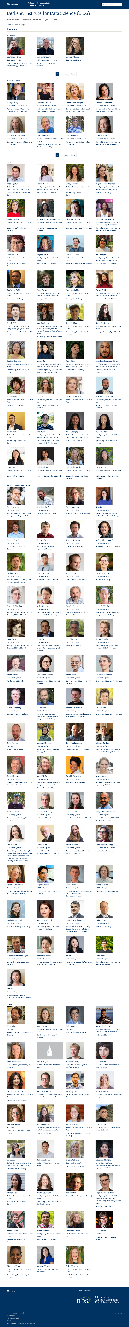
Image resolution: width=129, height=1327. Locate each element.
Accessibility (11, 1315)
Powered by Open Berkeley (15, 1313)
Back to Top (118, 1313)
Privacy (9, 1320)
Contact (79, 1290)
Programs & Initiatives (32, 20)
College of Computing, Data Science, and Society (39, 4)
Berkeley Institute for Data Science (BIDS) (48, 13)
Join (47, 20)
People (55, 20)
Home (9, 25)
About (63, 20)
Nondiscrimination (13, 1318)
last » (73, 74)
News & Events (13, 20)
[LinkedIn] (13, 1294)
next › (67, 74)
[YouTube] (17, 1294)
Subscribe (87, 1290)
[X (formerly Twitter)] (9, 1294)
